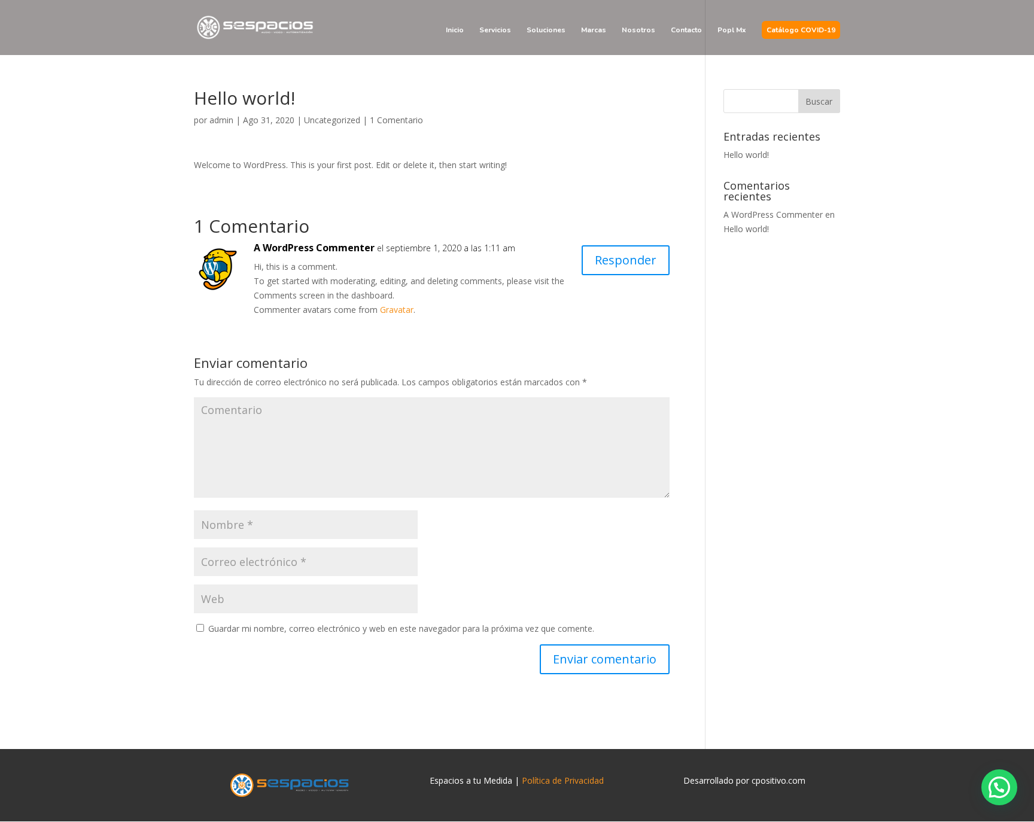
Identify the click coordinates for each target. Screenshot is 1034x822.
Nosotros (638, 30)
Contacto (686, 30)
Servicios (495, 30)
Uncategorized (332, 120)
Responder (625, 260)
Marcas (593, 30)
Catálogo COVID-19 (801, 30)
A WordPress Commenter (314, 247)
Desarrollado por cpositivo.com (744, 780)
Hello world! (746, 154)
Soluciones (546, 30)
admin (221, 120)
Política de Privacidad (563, 780)
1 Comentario (396, 120)
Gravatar (396, 309)
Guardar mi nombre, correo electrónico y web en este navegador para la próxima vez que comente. (401, 628)
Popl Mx (731, 30)
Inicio (455, 30)
